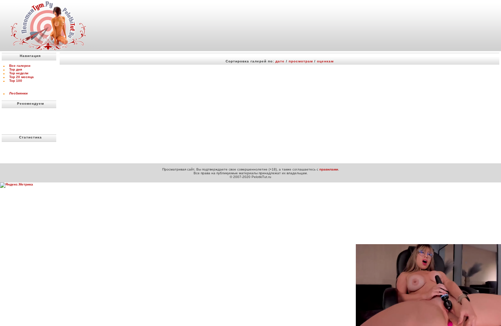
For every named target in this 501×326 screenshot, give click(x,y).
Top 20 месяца (21, 77)
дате (280, 61)
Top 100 (15, 81)
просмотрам (301, 61)
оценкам (325, 61)
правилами (328, 169)
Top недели (18, 73)
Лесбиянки (18, 93)
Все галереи (19, 66)
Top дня (15, 69)
